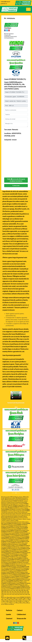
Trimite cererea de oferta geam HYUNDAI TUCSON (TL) (16, 180)
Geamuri (9, 618)
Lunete (8, 614)
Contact (19, 610)
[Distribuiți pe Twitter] (7, 30)
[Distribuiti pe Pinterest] (9, 30)
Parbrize (9, 610)
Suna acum (17, 185)
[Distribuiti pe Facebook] (5, 30)
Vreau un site (21, 618)
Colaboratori (21, 614)
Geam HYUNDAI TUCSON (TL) (15, 79)
